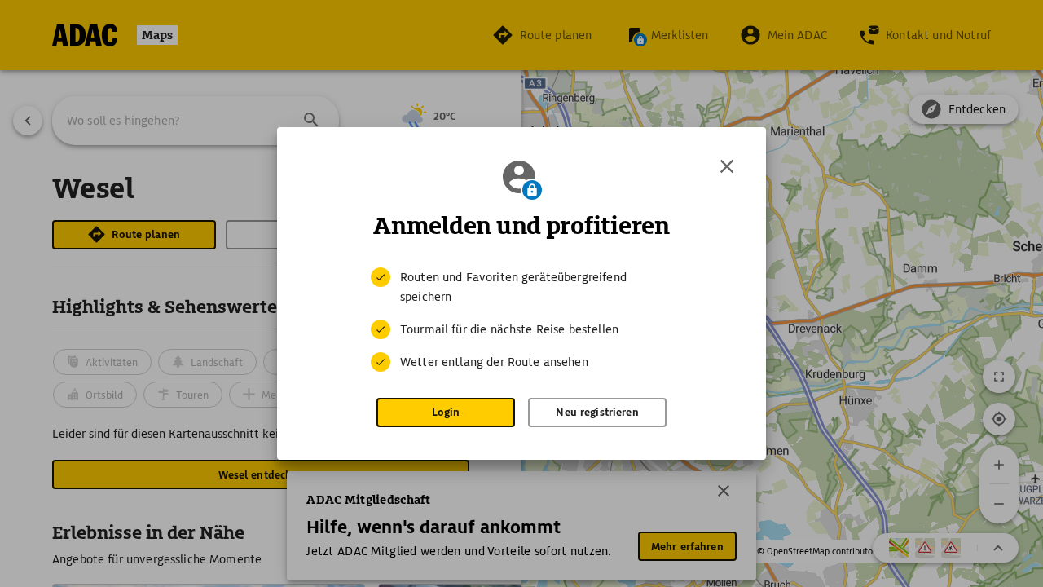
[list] (521, 319)
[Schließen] (726, 166)
